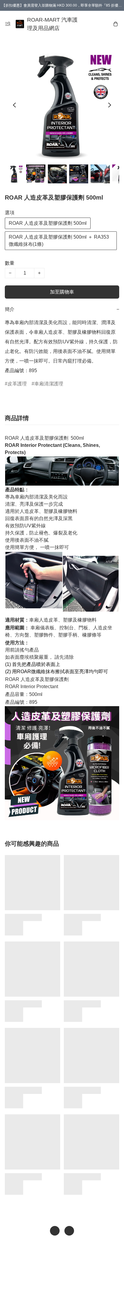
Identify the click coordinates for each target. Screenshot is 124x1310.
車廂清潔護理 (48, 383)
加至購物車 (62, 291)
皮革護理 (17, 383)
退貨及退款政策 (66, 1285)
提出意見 (62, 1297)
